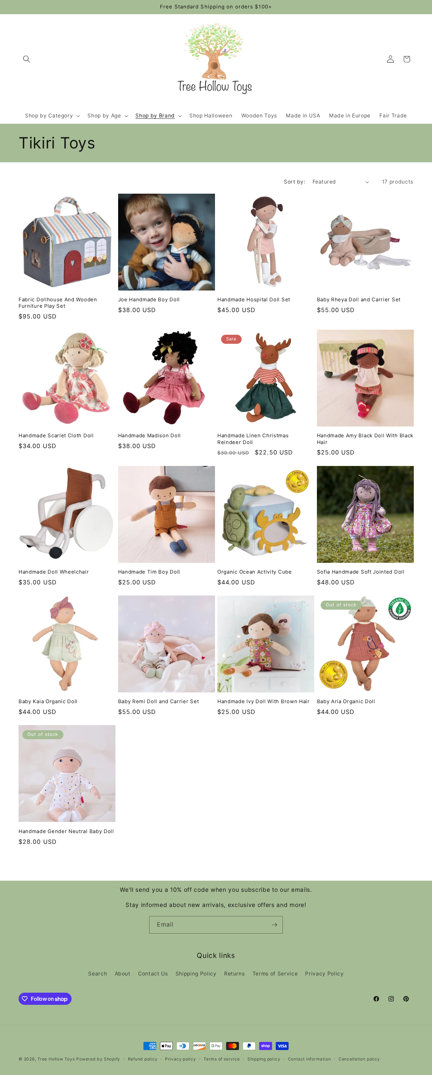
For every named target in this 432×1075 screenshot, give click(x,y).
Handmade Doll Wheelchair (54, 572)
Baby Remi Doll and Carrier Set (158, 701)
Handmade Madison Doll (149, 436)
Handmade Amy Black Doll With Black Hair (365, 439)
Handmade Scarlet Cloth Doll (56, 436)
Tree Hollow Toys (56, 1059)
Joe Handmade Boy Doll (149, 300)
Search (97, 973)
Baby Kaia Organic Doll (48, 701)
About (123, 973)
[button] (27, 59)
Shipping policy (263, 1059)
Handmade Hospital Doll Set (253, 300)
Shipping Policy (196, 973)
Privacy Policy (324, 973)
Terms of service (222, 1059)
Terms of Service (275, 973)
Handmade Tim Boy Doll (149, 572)
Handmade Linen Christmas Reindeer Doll (253, 439)
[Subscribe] (274, 925)
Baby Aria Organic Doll (346, 701)
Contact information (309, 1059)
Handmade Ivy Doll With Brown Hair (263, 701)
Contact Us (153, 973)
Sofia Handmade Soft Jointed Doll (361, 572)
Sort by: (294, 181)
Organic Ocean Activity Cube (254, 572)
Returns (234, 973)
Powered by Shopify (98, 1059)
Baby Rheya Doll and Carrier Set (359, 300)
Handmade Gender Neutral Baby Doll (66, 831)
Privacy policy (180, 1059)
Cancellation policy (359, 1059)
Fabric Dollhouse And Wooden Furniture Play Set (58, 303)
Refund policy (143, 1059)
